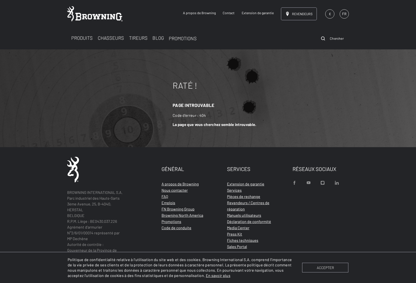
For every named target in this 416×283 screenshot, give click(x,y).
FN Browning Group (178, 209)
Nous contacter (175, 190)
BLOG (158, 38)
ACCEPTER (325, 267)
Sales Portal (237, 246)
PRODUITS (82, 38)
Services (234, 190)
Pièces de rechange (243, 196)
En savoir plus (218, 275)
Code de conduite (176, 227)
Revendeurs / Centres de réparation (248, 205)
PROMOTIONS (183, 38)
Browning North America (182, 215)
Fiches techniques (242, 240)
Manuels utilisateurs (244, 215)
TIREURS (138, 38)
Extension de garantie (245, 184)
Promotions (171, 221)
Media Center (238, 227)
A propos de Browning (180, 184)
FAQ (165, 196)
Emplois (168, 202)
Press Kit (234, 234)
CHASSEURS (111, 38)
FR (344, 14)
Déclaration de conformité (249, 221)
